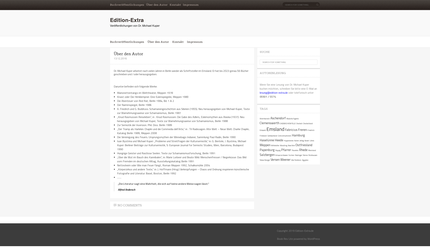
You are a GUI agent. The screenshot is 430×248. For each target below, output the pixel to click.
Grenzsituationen (284, 135)
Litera (312, 140)
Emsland (275, 129)
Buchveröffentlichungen (127, 4)
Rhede (303, 149)
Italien (296, 140)
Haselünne (267, 140)
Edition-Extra (127, 20)
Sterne (305, 155)
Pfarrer (286, 149)
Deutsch (299, 123)
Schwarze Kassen (281, 155)
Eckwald (263, 130)
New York (291, 145)
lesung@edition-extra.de (274, 93)
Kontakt (175, 4)
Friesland (263, 135)
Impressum (191, 4)
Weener (285, 159)
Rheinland (312, 150)
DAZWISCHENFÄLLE (288, 123)
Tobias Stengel (265, 160)
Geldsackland (272, 135)
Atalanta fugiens (292, 118)
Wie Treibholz (296, 160)
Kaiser (307, 140)
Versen (275, 159)
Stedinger (298, 155)
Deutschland (308, 123)
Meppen (265, 144)
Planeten (295, 150)
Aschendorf (278, 118)
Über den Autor (157, 4)
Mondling (283, 145)
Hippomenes (288, 140)
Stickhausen (312, 155)
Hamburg (298, 135)
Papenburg (267, 149)
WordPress (313, 239)
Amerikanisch (265, 118)
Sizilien (291, 155)
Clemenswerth (269, 122)
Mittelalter (275, 145)
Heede (279, 140)
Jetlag (302, 140)
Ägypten (305, 160)
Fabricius (291, 129)
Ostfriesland (303, 144)
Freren (302, 129)
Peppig (278, 150)
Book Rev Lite (285, 239)
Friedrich (311, 130)
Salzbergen (267, 154)
